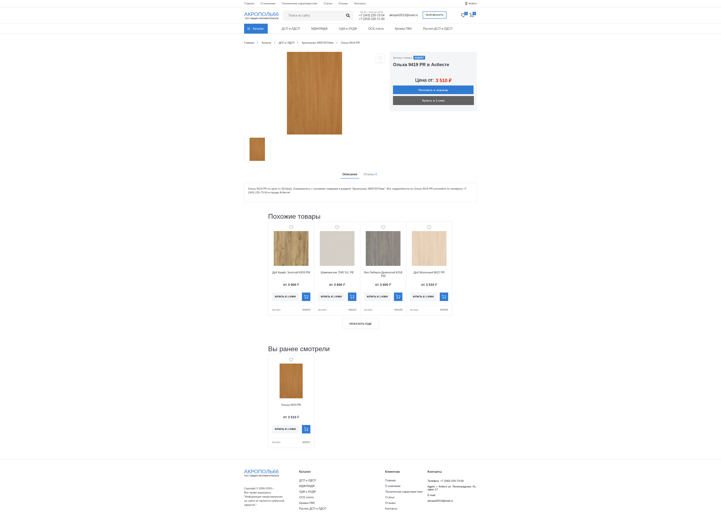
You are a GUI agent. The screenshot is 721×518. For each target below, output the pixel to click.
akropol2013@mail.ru (403, 15)
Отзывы (343, 3)
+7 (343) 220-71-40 (372, 18)
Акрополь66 (261, 473)
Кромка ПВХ (403, 28)
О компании (268, 3)
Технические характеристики (299, 3)
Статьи (328, 3)
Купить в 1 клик (433, 100)
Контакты (360, 3)
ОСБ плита (376, 28)
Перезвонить (435, 15)
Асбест (472, 3)
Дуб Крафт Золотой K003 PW (291, 272)
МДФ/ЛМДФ (319, 28)
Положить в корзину (433, 90)
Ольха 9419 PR (291, 404)
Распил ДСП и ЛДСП (438, 28)
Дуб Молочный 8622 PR (429, 272)
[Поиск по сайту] (348, 16)
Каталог (258, 28)
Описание (349, 174)
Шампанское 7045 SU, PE (337, 272)
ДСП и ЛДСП (291, 28)
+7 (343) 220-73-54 (372, 15)
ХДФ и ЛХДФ (348, 28)
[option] (314, 93)
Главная (249, 3)
